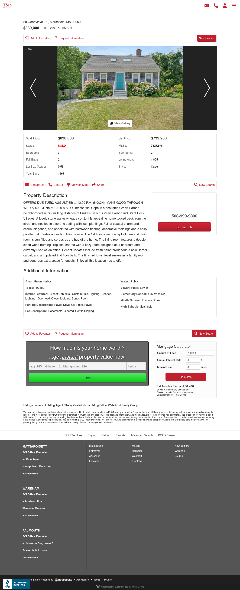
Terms (97, 579)
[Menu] (234, 5)
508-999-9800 (184, 216)
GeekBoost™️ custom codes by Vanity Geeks (122, 586)
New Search (206, 38)
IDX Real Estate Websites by (38, 579)
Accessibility (82, 579)
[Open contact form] (207, 5)
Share (101, 185)
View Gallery (122, 123)
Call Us (58, 185)
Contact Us (37, 185)
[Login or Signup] (225, 5)
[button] (33, 88)
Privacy (108, 579)
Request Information (71, 38)
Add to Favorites (40, 38)
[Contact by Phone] (216, 5)
